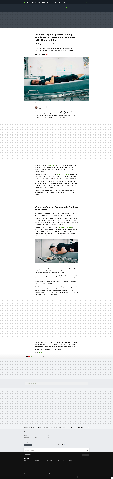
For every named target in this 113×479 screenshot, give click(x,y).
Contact (59, 473)
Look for (87, 450)
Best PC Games (46, 427)
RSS (67, 444)
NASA (50, 356)
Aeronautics (37, 437)
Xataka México (26, 467)
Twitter (86, 2)
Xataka (25, 460)
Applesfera (71, 460)
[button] (42, 107)
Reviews (34, 2)
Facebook (88, 2)
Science (49, 2)
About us (25, 473)
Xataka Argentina (49, 467)
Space (54, 2)
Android (36, 439)
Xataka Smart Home (61, 460)
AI (46, 439)
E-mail (47, 54)
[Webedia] (27, 454)
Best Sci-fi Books (54, 427)
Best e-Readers (62, 427)
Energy (36, 435)
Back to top (84, 454)
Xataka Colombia (38, 467)
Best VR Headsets (70, 427)
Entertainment (62, 2)
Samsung (26, 442)
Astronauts (55, 356)
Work (47, 442)
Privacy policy (37, 473)
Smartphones (26, 437)
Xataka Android (49, 460)
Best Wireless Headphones (36, 427)
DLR (40, 352)
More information (66, 477)
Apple (25, 439)
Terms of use (48, 473)
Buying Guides (41, 2)
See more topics (27, 445)
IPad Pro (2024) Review (79, 427)
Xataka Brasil (60, 467)
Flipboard (46, 54)
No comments (39, 54)
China (36, 442)
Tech (28, 2)
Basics (47, 437)
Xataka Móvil (37, 460)
